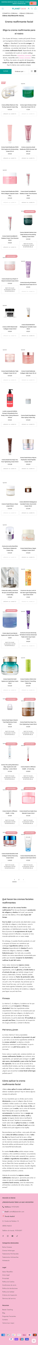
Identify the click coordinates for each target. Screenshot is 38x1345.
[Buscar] (32, 8)
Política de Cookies (8, 1282)
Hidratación (6, 1260)
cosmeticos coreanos (24, 55)
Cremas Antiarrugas (8, 1250)
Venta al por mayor (8, 1323)
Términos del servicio (9, 1298)
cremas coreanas (24, 58)
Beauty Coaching (7, 1310)
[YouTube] (12, 1236)
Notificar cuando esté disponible (28, 245)
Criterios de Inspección (9, 1295)
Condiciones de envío (9, 1285)
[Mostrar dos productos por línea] (35, 71)
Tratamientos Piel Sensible (10, 1254)
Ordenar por (19, 71)
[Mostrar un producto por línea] (32, 71)
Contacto (5, 1320)
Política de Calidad (8, 1292)
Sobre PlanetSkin (7, 1272)
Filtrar (5, 71)
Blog (3, 1313)
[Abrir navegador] (3, 8)
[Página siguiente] (23, 880)
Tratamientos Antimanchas (10, 1257)
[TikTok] (17, 1236)
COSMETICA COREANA (10, 13)
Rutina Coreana (7, 1247)
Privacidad (5, 1278)
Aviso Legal (5, 1275)
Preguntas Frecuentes (9, 1316)
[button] (33, 3)
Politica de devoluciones (10, 1288)
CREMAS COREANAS (26, 13)
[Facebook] (3, 1236)
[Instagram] (7, 1236)
